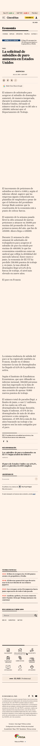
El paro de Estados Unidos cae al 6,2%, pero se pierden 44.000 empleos (19, 465)
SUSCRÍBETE (29, 17)
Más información (7, 489)
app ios (20, 670)
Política (27, 34)
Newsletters (23, 729)
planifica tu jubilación (8, 661)
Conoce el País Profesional (20, 678)
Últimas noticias (9, 570)
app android (31, 670)
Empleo (12, 34)
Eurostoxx (12, 620)
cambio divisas (20, 660)
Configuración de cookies (13, 726)
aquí (34, 494)
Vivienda (5, 34)
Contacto (11, 724)
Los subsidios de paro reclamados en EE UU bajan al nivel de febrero (19, 454)
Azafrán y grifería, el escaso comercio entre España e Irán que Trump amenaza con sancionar (19, 598)
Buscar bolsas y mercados (13, 609)
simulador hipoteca (20, 653)
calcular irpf (8, 653)
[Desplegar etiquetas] (36, 478)
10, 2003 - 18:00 (20, 74)
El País (35, 22)
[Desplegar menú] (3, 17)
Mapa (14, 729)
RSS (17, 729)
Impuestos (19, 34)
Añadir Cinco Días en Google (14, 86)
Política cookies (26, 724)
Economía (9, 28)
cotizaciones (8, 670)
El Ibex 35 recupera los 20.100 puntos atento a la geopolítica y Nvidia (29, 42)
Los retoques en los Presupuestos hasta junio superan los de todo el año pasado (20, 590)
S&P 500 (19, 13)
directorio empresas (32, 661)
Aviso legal (18, 724)
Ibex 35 (5, 13)
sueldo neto (32, 653)
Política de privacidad (27, 726)
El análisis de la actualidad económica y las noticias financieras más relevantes (17, 436)
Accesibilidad (8, 729)
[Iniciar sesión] (36, 18)
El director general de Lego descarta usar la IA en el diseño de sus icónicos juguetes (18, 583)
